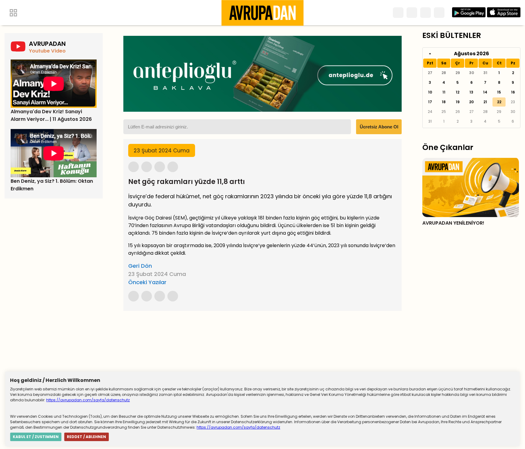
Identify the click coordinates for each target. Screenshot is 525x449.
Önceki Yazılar (147, 282)
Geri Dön (140, 266)
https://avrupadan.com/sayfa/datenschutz (88, 400)
